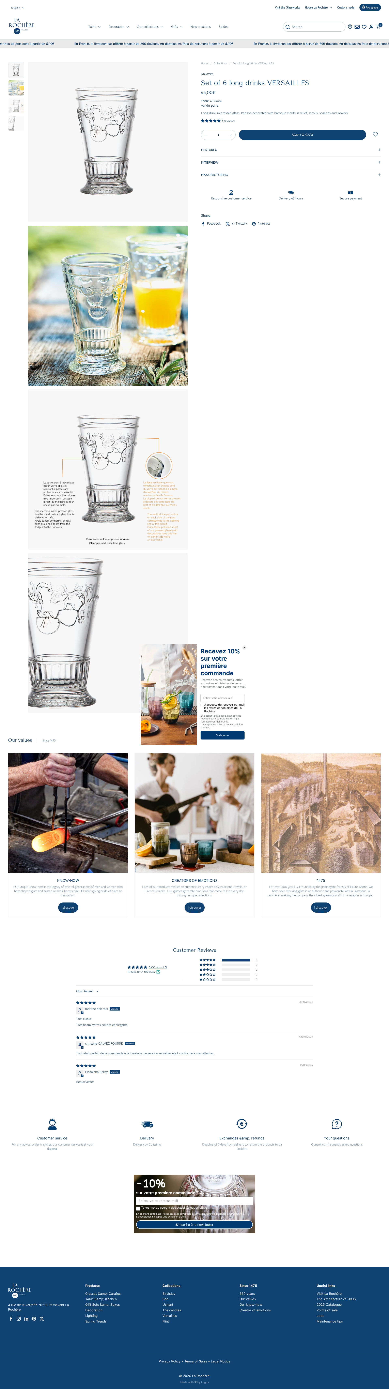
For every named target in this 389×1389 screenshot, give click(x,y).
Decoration (93, 1310)
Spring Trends (96, 1321)
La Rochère (200, 1376)
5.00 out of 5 (158, 967)
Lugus (205, 1382)
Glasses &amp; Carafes (103, 1293)
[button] (378, 26)
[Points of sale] (350, 26)
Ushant (167, 1304)
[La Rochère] (21, 26)
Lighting (91, 1316)
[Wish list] (364, 26)
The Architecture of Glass (336, 1299)
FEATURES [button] (209, 150)
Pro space (372, 7)
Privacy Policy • (171, 1361)
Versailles (169, 1316)
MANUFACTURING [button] (214, 175)
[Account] (371, 26)
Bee (165, 1299)
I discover (68, 908)
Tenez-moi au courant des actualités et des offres (174, 1207)
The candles (171, 1310)
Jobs (320, 1316)
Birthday (168, 1293)
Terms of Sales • (197, 1361)
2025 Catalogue (329, 1304)
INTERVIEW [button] (209, 163)
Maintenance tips (330, 1321)
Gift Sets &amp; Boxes (102, 1304)
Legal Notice (220, 1361)
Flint (165, 1321)
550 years (247, 1293)
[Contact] (357, 26)
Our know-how (250, 1304)
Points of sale (327, 1310)
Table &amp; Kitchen (101, 1299)
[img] (86, 1003)
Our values (247, 1299)
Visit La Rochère (329, 1293)
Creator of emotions (255, 1310)
